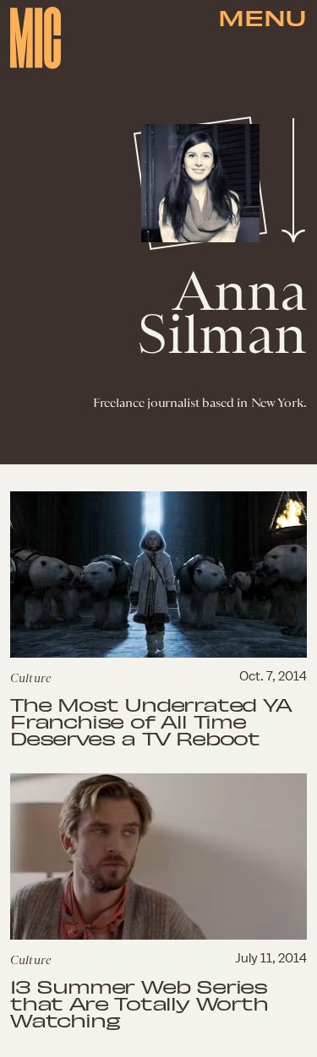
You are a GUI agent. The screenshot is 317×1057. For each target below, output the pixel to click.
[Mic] (35, 38)
